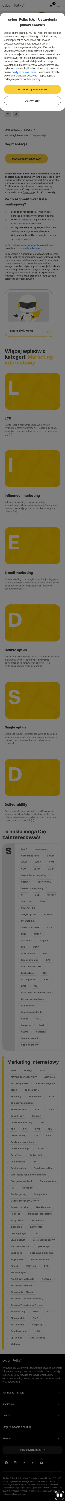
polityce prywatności (24, 72)
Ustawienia (32, 100)
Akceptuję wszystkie (32, 89)
